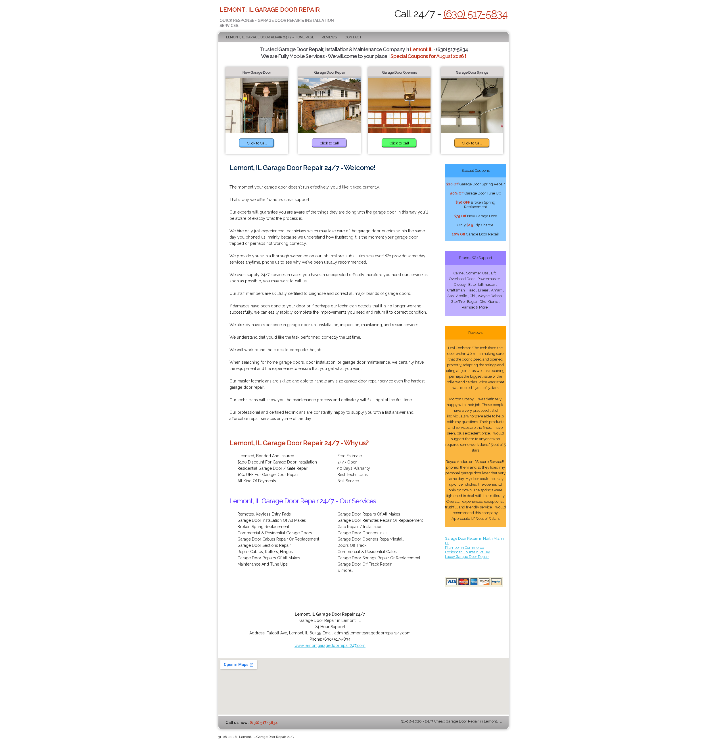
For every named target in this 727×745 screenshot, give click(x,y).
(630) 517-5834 (475, 14)
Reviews (329, 37)
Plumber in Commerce (464, 547)
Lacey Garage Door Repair (467, 556)
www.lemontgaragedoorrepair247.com (329, 645)
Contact (353, 37)
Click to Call (257, 143)
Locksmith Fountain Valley (467, 552)
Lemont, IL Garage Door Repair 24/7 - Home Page (270, 37)
